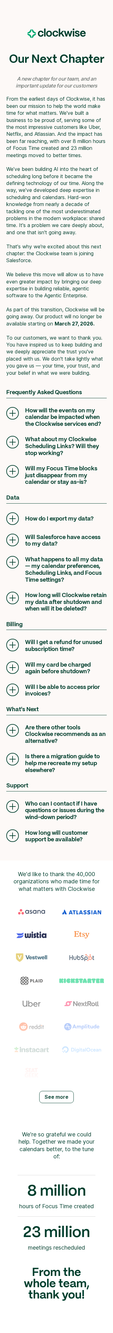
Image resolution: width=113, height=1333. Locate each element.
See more (56, 1097)
